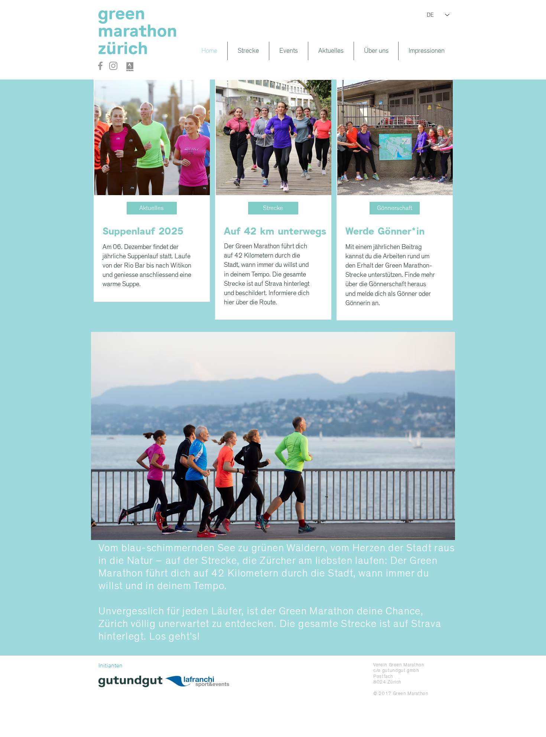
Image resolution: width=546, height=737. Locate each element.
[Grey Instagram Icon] (113, 65)
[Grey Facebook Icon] (100, 65)
